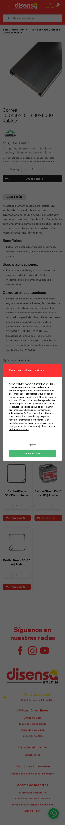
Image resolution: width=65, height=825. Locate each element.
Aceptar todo (32, 453)
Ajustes (32, 445)
